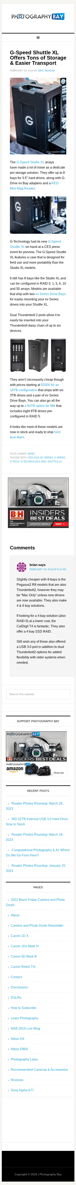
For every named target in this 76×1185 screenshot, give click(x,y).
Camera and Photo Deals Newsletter (37, 925)
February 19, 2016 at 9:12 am (48, 569)
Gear (31, 453)
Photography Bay (38, 16)
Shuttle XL (54, 461)
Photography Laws (24, 1059)
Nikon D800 (19, 1049)
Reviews (17, 1080)
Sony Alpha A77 (22, 1090)
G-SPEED (59, 457)
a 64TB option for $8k (40, 406)
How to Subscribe (23, 1008)
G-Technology (30, 461)
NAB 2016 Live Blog (25, 1028)
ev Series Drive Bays (50, 294)
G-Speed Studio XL (30, 162)
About (15, 915)
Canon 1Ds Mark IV (25, 946)
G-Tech (14, 461)
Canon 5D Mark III (24, 956)
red (43, 461)
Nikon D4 (17, 1038)
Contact (16, 977)
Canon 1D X (20, 936)
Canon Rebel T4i (23, 966)
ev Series (46, 457)
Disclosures (19, 987)
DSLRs (16, 997)
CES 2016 (33, 457)
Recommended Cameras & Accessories (39, 1069)
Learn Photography (24, 1018)
